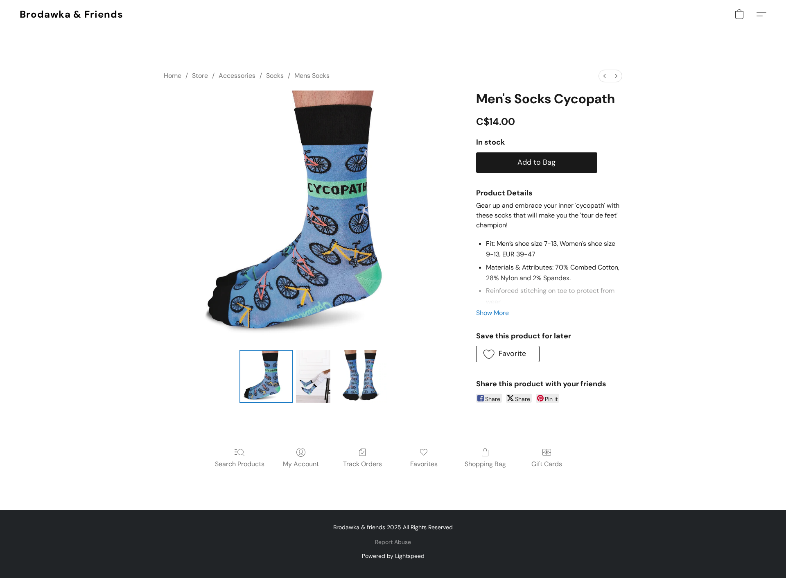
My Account (301, 464)
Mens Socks (312, 75)
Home (172, 75)
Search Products (239, 464)
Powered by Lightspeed (393, 556)
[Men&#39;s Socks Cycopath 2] (360, 376)
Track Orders (362, 464)
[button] (71, 14)
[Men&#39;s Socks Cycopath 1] (313, 376)
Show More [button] (492, 312)
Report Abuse (393, 542)
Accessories (237, 75)
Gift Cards (546, 464)
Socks (275, 75)
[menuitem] (604, 76)
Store (200, 75)
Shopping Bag (485, 464)
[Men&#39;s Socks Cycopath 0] (266, 376)
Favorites (424, 464)
